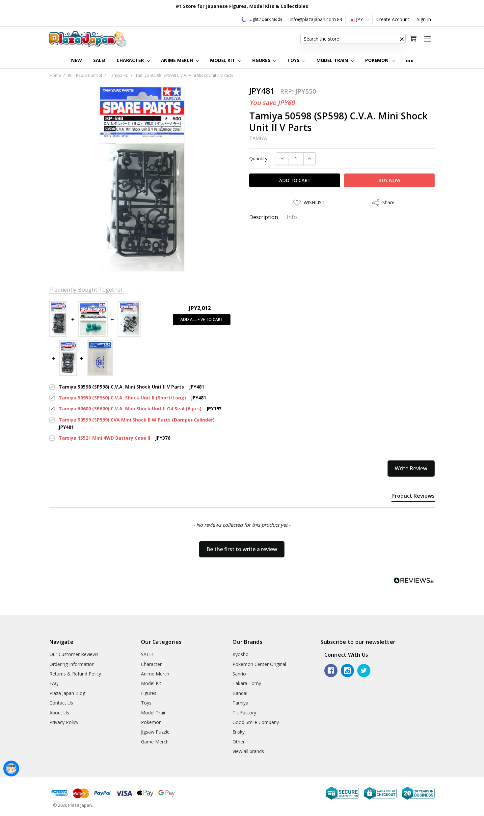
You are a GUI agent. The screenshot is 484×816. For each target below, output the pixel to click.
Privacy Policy (63, 722)
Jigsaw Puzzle (155, 732)
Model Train (332, 60)
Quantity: (258, 158)
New (76, 60)
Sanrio (239, 674)
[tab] (413, 497)
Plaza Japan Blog (67, 693)
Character (131, 60)
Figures (262, 60)
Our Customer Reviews (73, 654)
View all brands (248, 751)
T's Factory (244, 712)
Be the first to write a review (241, 549)
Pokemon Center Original (259, 664)
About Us (59, 712)
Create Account (392, 19)
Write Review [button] (411, 468)
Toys (293, 60)
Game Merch (155, 741)
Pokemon (377, 60)
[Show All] (409, 60)
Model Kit (223, 60)
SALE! (99, 60)
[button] (402, 39)
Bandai (239, 693)
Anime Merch (177, 60)
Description (263, 217)
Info (292, 217)
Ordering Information (71, 664)
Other (238, 741)
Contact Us (61, 703)
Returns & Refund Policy (75, 674)
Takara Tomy (246, 683)
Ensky (238, 732)
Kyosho (240, 654)
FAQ (54, 683)
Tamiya (240, 703)
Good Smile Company (255, 722)
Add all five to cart (201, 319)
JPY (359, 19)
